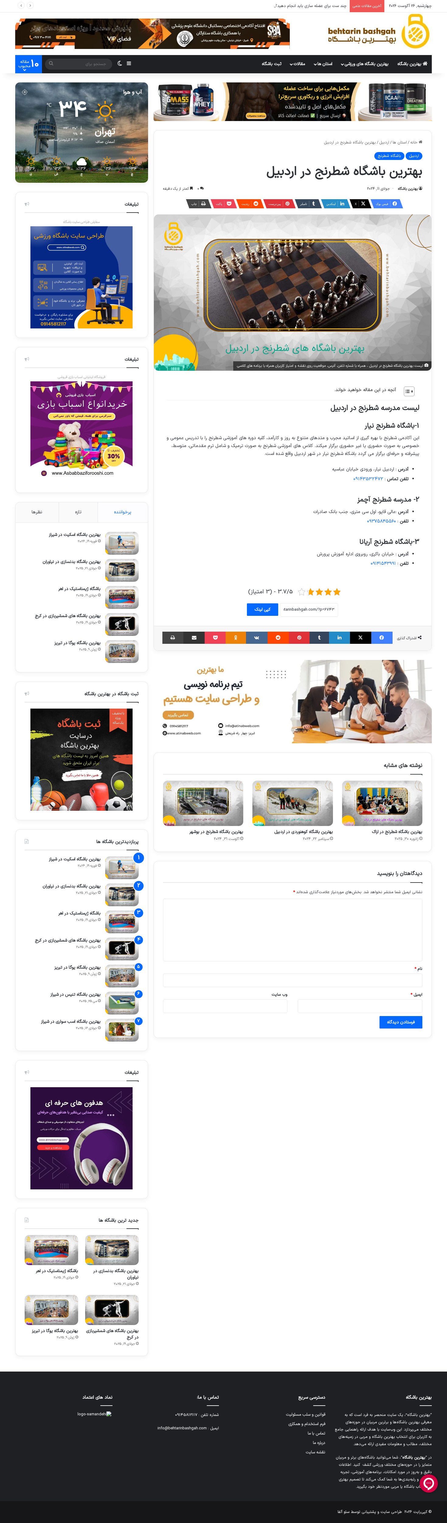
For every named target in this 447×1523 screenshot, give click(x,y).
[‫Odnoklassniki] (236, 638)
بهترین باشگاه (410, 64)
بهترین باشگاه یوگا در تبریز (77, 643)
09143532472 (368, 479)
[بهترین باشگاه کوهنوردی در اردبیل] (292, 803)
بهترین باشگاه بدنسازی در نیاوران (72, 562)
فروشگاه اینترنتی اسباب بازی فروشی (82, 377)
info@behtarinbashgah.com (182, 1428)
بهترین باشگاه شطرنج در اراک (397, 832)
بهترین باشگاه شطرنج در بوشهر (216, 832)
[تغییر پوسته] (119, 64)
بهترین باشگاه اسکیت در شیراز (75, 535)
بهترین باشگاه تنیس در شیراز (75, 994)
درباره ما (319, 1443)
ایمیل (416, 995)
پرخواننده (122, 512)
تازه (78, 512)
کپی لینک (263, 609)
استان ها (324, 64)
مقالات (299, 64)
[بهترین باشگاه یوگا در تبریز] (122, 651)
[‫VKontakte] (257, 638)
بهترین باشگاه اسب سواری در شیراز (71, 1021)
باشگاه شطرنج (389, 156)
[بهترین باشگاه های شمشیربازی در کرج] (122, 624)
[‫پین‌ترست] (299, 638)
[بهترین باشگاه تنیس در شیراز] (122, 1003)
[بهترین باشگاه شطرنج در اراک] (382, 803)
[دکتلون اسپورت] (293, 102)
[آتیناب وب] (293, 702)
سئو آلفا (344, 1512)
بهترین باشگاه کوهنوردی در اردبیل (303, 832)
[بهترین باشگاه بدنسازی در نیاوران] (122, 570)
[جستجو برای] (51, 64)
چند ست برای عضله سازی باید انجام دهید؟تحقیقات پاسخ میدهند (292, 6)
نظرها (37, 512)
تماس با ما (316, 1433)
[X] (360, 638)
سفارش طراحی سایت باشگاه (81, 222)
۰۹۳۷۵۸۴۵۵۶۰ (381, 521)
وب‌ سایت (279, 995)
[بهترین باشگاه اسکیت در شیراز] (122, 543)
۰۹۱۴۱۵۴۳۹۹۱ (383, 563)
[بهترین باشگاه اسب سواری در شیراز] (122, 1030)
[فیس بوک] (382, 638)
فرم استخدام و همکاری (306, 1424)
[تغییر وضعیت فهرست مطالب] (406, 391)
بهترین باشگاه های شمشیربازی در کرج (68, 616)
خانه (414, 143)
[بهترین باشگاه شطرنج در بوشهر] (203, 803)
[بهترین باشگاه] (378, 31)
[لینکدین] (339, 638)
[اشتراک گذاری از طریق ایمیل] (194, 638)
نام (418, 969)
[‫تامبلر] (319, 638)
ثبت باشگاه (272, 64)
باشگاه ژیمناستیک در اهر (79, 589)
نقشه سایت (315, 1452)
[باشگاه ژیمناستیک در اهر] (122, 597)
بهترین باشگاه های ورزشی (367, 64)
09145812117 (186, 1415)
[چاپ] (172, 638)
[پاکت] (215, 638)
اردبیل (384, 143)
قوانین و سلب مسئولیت (305, 1414)
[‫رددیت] (278, 638)
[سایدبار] (128, 64)
